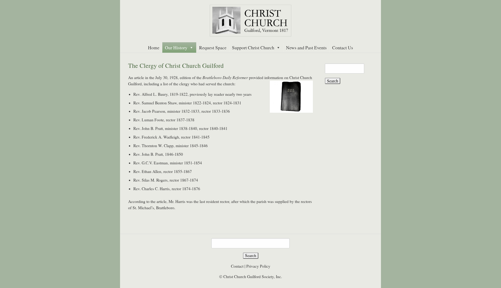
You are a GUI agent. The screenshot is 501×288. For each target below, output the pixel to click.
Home (153, 47)
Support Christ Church (253, 47)
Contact (237, 266)
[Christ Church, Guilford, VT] (250, 20)
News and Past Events (306, 47)
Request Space (212, 47)
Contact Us (342, 47)
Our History (176, 47)
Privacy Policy (258, 266)
